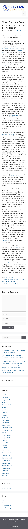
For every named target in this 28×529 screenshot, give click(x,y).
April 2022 (5, 417)
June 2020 (5, 473)
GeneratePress (14, 526)
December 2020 (7, 458)
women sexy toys (15, 176)
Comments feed (7, 505)
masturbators (6, 240)
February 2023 (6, 405)
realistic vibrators (13, 115)
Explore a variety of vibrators (12, 284)
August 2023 (6, 400)
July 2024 (5, 395)
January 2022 (6, 425)
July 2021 (5, 440)
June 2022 (5, 412)
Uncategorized (8, 277)
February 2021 (6, 453)
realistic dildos (6, 263)
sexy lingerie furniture (8, 134)
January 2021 (6, 455)
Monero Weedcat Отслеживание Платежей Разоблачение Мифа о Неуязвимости (12, 357)
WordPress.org (6, 508)
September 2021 (7, 435)
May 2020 (5, 475)
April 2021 (5, 448)
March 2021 (5, 450)
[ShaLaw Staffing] (13, 7)
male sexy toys (16, 48)
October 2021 (6, 433)
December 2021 (7, 427)
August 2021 (6, 438)
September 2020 (7, 465)
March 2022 (5, 420)
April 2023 (5, 402)
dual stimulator (6, 48)
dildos (16, 248)
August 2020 (6, 468)
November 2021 (7, 430)
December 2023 (7, 397)
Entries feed (5, 503)
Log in (4, 500)
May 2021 (5, 445)
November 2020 (7, 460)
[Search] (24, 337)
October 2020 (6, 463)
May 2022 (5, 415)
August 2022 (6, 407)
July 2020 (5, 470)
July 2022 (5, 410)
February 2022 (6, 422)
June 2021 (5, 443)
